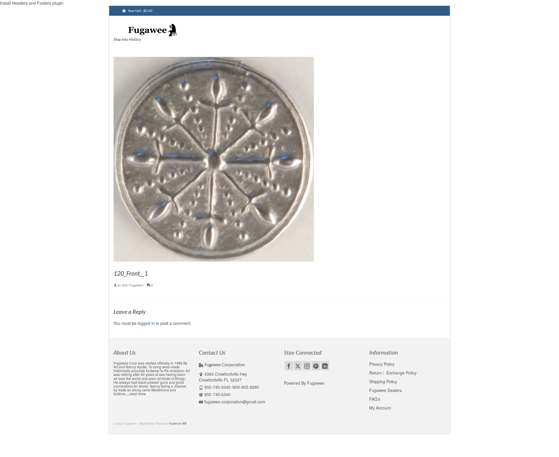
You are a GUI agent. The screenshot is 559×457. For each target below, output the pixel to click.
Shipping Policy (383, 381)
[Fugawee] (166, 29)
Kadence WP (178, 423)
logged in (146, 323)
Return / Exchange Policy (393, 373)
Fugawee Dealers (386, 390)
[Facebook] (289, 365)
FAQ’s (374, 399)
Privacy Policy (382, 364)
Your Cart (139, 10)
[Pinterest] (316, 365)
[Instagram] (307, 365)
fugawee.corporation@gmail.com (234, 402)
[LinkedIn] (325, 365)
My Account (380, 408)
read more (138, 393)
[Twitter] (298, 365)
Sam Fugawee (132, 285)
